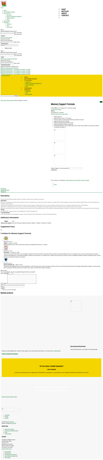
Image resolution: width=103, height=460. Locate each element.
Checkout (9, 24)
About (64, 13)
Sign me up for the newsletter (9, 289)
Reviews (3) (3, 191)
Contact (65, 15)
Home (5, 10)
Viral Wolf (13, 423)
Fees (8, 19)
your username (18, 32)
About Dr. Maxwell (9, 429)
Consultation (8, 433)
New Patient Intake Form (11, 456)
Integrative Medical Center (11, 430)
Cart (8, 25)
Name (2, 284)
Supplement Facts (5, 190)
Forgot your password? (6, 37)
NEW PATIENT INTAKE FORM (9, 397)
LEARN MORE (57, 351)
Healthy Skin (8, 453)
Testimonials (7, 21)
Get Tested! (8, 451)
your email (17, 42)
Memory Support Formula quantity (59, 168)
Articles (65, 11)
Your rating (3, 273)
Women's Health (85, 180)
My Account (9, 27)
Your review (4, 283)
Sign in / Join (8, 48)
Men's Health (77, 180)
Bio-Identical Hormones (11, 454)
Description (3, 188)
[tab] (51, 190)
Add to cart (54, 169)
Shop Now (6, 22)
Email (2, 286)
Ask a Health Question (9, 12)
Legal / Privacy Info (7, 448)
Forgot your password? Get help (9, 58)
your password (18, 34)
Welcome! (9, 15)
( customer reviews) (56, 109)
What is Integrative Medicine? (14, 16)
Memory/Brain (10, 100)
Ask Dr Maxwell (10, 421)
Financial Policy (10, 18)
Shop (63, 9)
